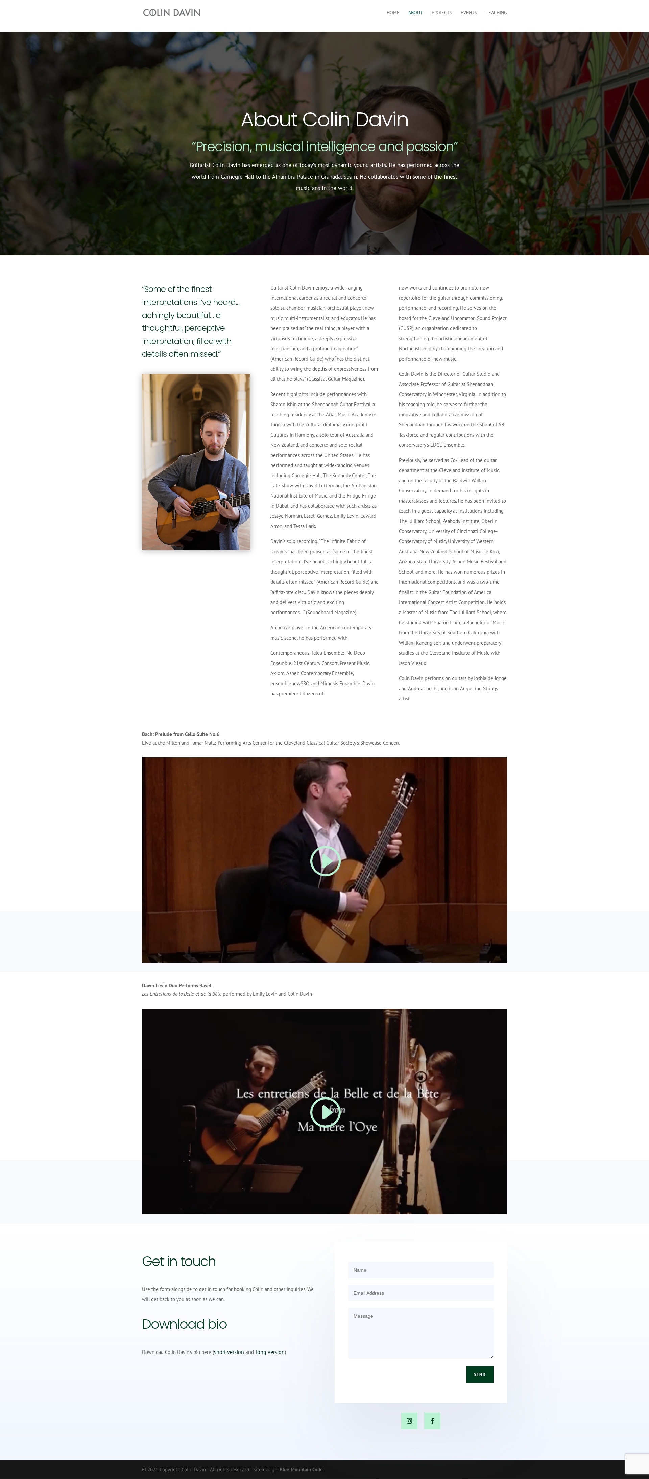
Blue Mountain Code (301, 1469)
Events (469, 13)
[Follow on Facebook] (432, 1421)
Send (480, 1374)
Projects (442, 13)
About (415, 13)
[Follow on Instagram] (409, 1421)
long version (270, 1351)
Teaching (496, 13)
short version (229, 1351)
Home (393, 13)
